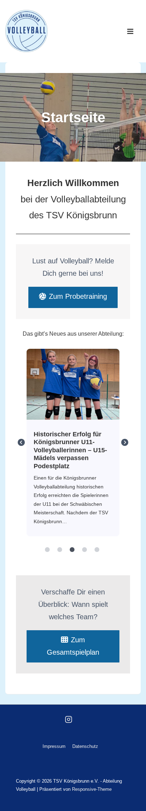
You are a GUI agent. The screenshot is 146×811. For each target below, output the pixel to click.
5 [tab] (97, 549)
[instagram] (68, 719)
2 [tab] (59, 549)
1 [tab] (47, 549)
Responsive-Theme (92, 789)
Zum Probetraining (78, 296)
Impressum (54, 746)
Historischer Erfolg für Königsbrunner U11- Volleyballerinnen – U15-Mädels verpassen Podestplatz (72, 383)
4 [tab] (84, 549)
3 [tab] (72, 549)
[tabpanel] (73, 442)
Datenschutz (85, 746)
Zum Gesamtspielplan (73, 646)
